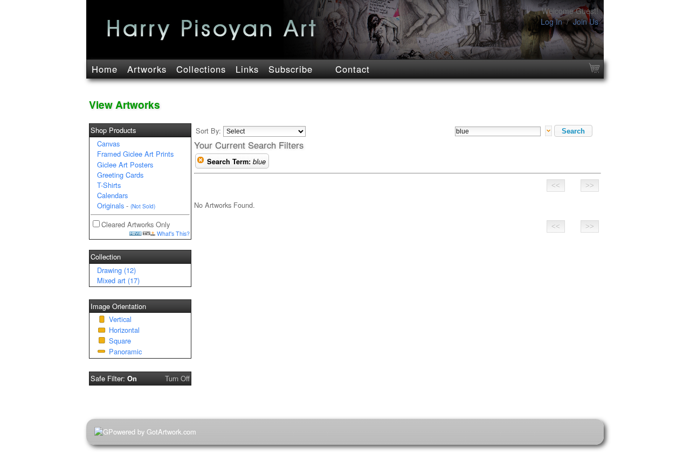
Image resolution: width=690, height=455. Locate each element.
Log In (551, 21)
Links (247, 68)
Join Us (585, 21)
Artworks (147, 68)
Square (120, 340)
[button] (573, 131)
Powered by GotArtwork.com (152, 431)
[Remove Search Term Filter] (200, 161)
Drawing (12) (116, 270)
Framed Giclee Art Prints (135, 154)
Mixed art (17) (118, 280)
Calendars (112, 195)
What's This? (172, 233)
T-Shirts (109, 185)
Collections (201, 68)
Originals (110, 205)
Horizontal (124, 330)
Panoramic (125, 351)
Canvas (108, 143)
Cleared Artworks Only (135, 224)
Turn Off (177, 378)
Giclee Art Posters (125, 164)
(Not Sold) (142, 206)
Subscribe (290, 68)
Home (105, 68)
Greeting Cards (120, 175)
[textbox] (498, 131)
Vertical (120, 319)
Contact (352, 68)
